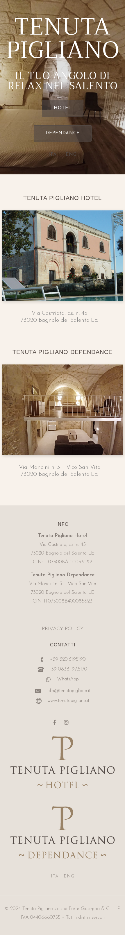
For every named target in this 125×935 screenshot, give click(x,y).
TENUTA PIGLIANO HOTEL (62, 198)
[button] (62, 108)
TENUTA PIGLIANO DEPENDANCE (62, 352)
